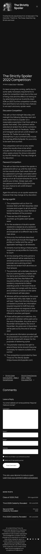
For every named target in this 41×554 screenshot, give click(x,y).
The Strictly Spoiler (21, 6)
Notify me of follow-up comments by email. (17, 457)
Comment (6, 409)
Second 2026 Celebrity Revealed (10, 510)
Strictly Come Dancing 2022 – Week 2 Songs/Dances (11, 378)
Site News (20, 84)
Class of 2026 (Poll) (11, 497)
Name (5, 431)
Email (5, 440)
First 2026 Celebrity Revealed (14, 517)
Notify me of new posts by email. (14, 460)
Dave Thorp (12, 84)
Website (5, 448)
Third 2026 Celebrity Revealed (15, 503)
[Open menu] (37, 6)
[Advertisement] (20, 48)
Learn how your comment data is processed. (20, 477)
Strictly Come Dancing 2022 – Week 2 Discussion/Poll (28, 378)
